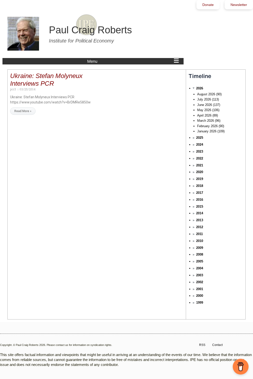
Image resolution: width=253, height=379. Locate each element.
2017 (199, 193)
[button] (134, 61)
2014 (199, 213)
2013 (199, 220)
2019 (199, 179)
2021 (199, 165)
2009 (199, 248)
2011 (199, 234)
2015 (199, 206)
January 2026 (206, 131)
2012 (199, 227)
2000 (199, 296)
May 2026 (204, 110)
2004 (199, 268)
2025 (199, 138)
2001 (199, 289)
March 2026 (205, 120)
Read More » (22, 111)
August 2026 (206, 94)
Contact (217, 345)
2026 (199, 88)
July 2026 (204, 99)
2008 (199, 254)
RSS (202, 345)
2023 (199, 151)
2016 (199, 199)
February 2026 (207, 126)
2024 (199, 144)
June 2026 (204, 105)
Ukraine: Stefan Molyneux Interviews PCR (46, 79)
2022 (199, 158)
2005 (199, 261)
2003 (199, 275)
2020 (199, 172)
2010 (199, 241)
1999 (199, 302)
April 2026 (204, 115)
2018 (199, 186)
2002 (199, 282)
